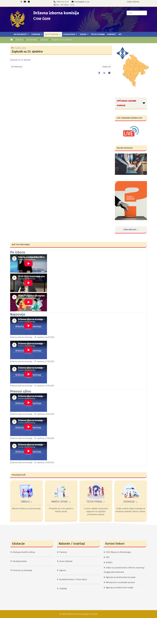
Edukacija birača (20, 561)
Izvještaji (63, 588)
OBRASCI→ (26, 501)
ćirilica (129, 1)
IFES (108, 557)
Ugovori (62, 570)
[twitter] (21, 1)
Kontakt (111, 34)
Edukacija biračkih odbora (24, 552)
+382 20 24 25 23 (62, 2)
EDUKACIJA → (131, 501)
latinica (136, 1)
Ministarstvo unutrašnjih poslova (120, 582)
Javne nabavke (65, 561)
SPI (120, 34)
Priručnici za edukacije (22, 570)
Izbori (83, 34)
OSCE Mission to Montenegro (118, 552)
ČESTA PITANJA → (96, 501)
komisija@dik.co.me (81, 2)
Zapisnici (44, 39)
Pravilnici (63, 552)
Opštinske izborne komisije (126, 103)
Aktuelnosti (20, 34)
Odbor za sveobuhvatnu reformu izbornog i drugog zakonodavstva (124, 569)
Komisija (36, 34)
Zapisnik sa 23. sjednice (20, 60)
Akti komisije (52, 34)
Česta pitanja (98, 34)
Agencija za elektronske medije (119, 587)
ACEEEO (109, 562)
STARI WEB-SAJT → (131, 229)
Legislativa (69, 34)
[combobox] (137, 13)
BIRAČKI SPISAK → (61, 501)
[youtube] (25, 1)
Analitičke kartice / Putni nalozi (73, 579)
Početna (19, 39)
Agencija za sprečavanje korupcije (120, 577)
